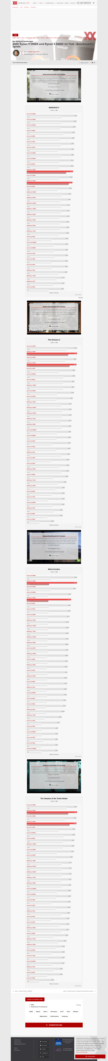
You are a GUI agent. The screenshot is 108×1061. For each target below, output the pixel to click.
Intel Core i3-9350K (31, 286)
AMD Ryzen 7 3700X (31, 231)
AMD (32, 1005)
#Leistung (65, 38)
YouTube (44, 1045)
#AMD (14, 38)
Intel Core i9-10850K (31, 119)
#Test (38, 38)
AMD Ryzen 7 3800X (31, 219)
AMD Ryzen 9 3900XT (31, 192)
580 (94, 62)
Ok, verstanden (90, 1056)
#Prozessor (29, 38)
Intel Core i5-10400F (31, 175)
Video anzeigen (55, 94)
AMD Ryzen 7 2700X (31, 275)
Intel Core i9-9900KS (31, 124)
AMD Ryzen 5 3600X (31, 225)
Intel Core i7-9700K (31, 141)
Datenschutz (17, 1042)
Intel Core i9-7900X (31, 236)
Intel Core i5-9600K (31, 164)
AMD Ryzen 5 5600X (31, 169)
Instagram (45, 1053)
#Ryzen (19, 38)
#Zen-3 (23, 38)
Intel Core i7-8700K (31, 147)
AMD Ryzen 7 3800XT (31, 208)
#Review (43, 38)
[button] (37, 3)
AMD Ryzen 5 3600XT (31, 203)
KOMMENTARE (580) (55, 1025)
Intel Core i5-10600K (31, 152)
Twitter (44, 1049)
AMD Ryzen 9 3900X (31, 197)
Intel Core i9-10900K (31, 113)
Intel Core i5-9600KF (31, 158)
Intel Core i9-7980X (31, 259)
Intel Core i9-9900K (31, 136)
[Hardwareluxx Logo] (21, 3)
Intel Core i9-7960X (31, 264)
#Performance (58, 38)
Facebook (44, 1041)
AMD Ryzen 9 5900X (31, 180)
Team (15, 1048)
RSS (43, 1057)
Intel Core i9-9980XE (31, 247)
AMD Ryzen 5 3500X (31, 214)
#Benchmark (49, 38)
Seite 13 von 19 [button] (84, 62)
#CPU (34, 38)
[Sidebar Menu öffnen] (93, 2)
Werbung (16, 1050)
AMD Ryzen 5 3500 (31, 281)
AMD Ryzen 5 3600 (31, 270)
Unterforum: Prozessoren (39, 1007)
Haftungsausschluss (20, 1044)
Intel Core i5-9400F (31, 186)
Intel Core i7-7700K (31, 253)
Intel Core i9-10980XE (31, 242)
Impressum (17, 1040)
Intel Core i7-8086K (31, 130)
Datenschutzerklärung (81, 1052)
